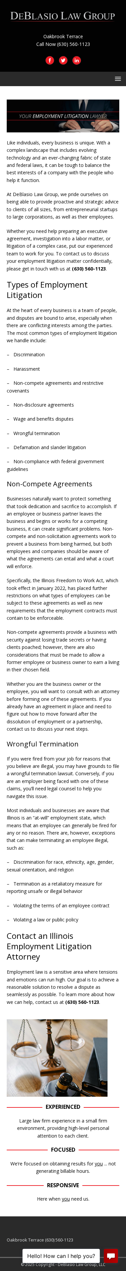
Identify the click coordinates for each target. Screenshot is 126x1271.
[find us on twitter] (63, 61)
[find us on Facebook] (49, 61)
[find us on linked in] (76, 61)
